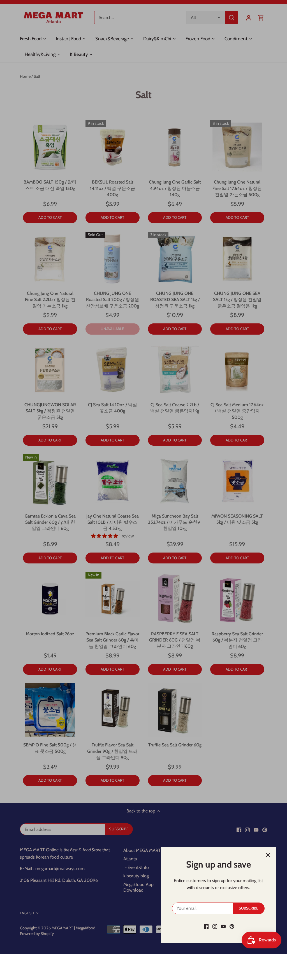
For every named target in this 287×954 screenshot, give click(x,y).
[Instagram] (214, 926)
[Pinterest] (232, 926)
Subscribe (248, 908)
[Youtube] (223, 926)
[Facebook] (206, 926)
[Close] (268, 855)
